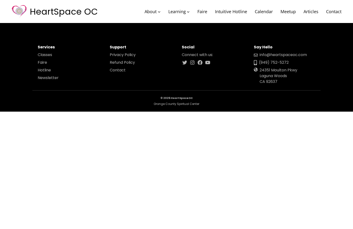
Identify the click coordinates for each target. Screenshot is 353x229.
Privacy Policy (123, 54)
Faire (42, 62)
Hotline (44, 70)
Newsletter (48, 77)
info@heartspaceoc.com (283, 54)
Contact (118, 70)
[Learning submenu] (188, 11)
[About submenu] (159, 11)
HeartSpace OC (64, 12)
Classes (45, 54)
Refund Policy (122, 62)
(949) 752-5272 (274, 62)
